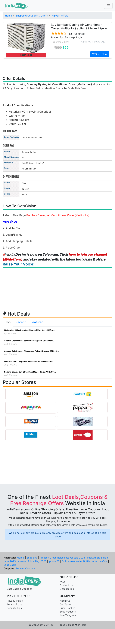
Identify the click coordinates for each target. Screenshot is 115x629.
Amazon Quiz (99, 561)
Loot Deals (10, 564)
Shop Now (100, 54)
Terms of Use (14, 604)
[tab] (8, 322)
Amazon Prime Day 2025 (32, 561)
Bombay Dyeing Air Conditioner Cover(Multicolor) (57, 215)
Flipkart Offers (60, 15)
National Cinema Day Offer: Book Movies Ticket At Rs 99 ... (30, 372)
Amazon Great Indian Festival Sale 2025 (62, 557)
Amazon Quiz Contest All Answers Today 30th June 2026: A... (31, 351)
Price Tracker (67, 608)
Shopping (32, 557)
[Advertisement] (57, 67)
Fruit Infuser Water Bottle (76, 561)
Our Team (65, 604)
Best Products (68, 611)
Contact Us (66, 585)
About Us (65, 600)
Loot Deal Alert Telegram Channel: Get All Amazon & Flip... (29, 361)
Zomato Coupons (25, 568)
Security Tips (14, 608)
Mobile (20, 557)
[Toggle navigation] (108, 6)
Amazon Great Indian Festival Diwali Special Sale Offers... (29, 341)
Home (8, 15)
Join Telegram (68, 615)
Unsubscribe (67, 588)
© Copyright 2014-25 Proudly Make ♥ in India (57, 624)
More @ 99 (10, 221)
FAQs (62, 581)
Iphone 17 (54, 561)
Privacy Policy (15, 600)
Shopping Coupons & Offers (32, 15)
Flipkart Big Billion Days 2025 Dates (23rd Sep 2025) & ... (29, 330)
